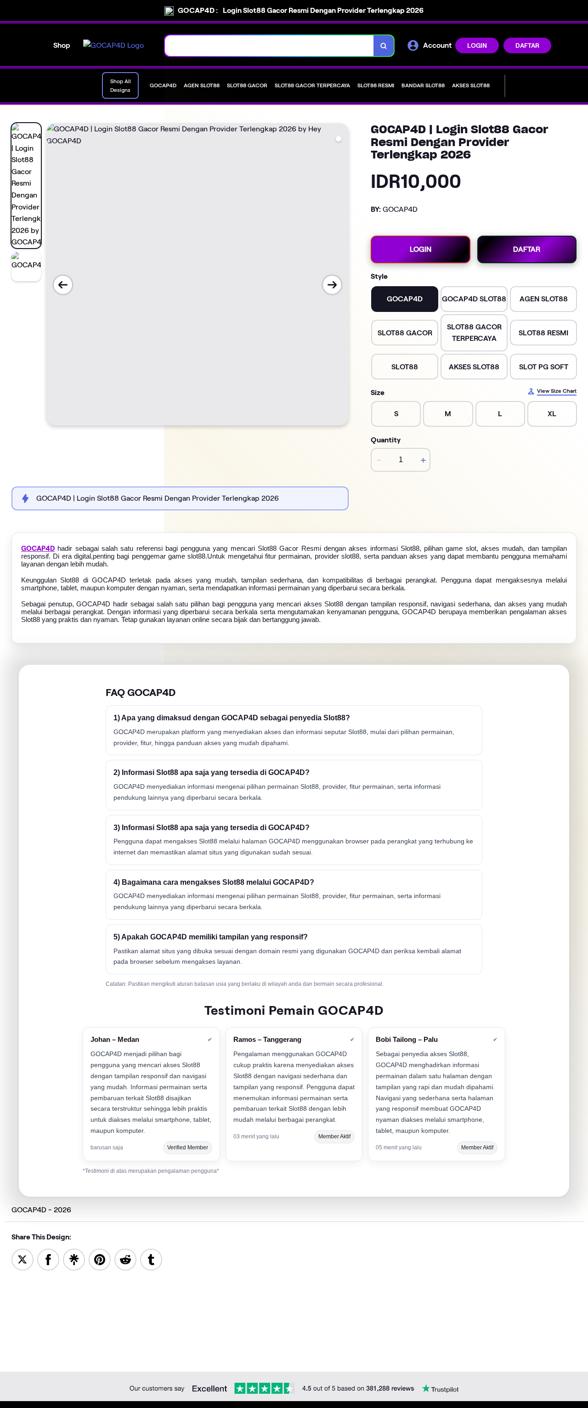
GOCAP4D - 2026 (41, 1210)
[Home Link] (113, 45)
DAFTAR (527, 45)
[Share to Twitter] (22, 1259)
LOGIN (477, 45)
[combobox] (269, 45)
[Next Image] (332, 285)
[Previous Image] (62, 285)
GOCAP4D (38, 548)
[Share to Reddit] (125, 1259)
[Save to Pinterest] (100, 1259)
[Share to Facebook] (48, 1259)
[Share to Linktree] (74, 1259)
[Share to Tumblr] (151, 1259)
